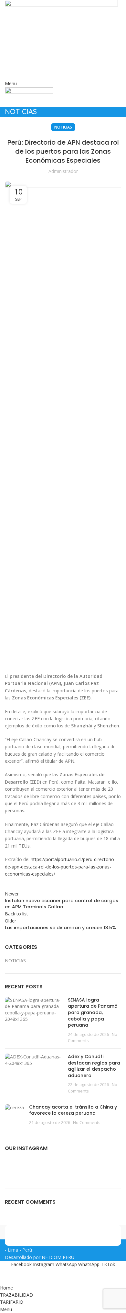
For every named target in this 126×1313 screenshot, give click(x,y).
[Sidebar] (8, 1276)
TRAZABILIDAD (63, 62)
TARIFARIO (63, 74)
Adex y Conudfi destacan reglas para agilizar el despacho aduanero (94, 1066)
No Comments (86, 1122)
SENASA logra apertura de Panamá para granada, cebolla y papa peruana (93, 1012)
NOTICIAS (63, 127)
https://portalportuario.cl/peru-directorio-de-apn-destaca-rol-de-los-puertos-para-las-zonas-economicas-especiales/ (60, 866)
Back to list (16, 914)
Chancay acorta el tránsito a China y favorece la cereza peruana (73, 1110)
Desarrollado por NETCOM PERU (39, 1257)
